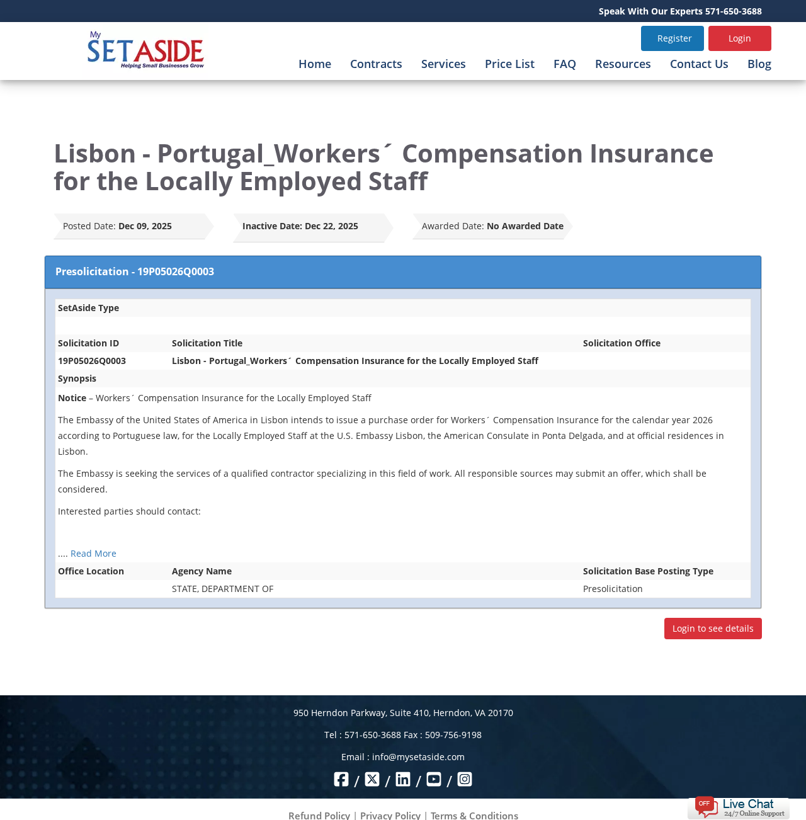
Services (443, 63)
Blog (759, 63)
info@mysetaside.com (418, 757)
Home (314, 63)
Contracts (376, 63)
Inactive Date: (272, 226)
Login (740, 38)
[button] (738, 806)
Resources (623, 63)
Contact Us (699, 63)
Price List (510, 63)
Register (674, 38)
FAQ (564, 63)
